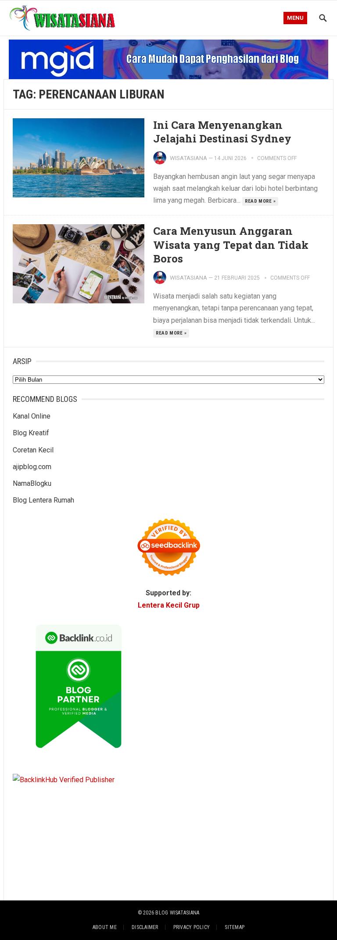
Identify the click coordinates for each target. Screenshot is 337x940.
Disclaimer (145, 927)
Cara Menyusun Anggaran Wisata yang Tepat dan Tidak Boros (230, 244)
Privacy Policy (191, 927)
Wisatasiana (188, 158)
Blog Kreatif (31, 433)
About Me (105, 927)
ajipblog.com (32, 467)
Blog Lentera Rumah (43, 500)
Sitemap (234, 927)
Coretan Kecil (33, 450)
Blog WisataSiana (177, 913)
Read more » (260, 201)
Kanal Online (31, 416)
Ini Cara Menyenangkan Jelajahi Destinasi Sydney (222, 132)
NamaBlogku (32, 483)
